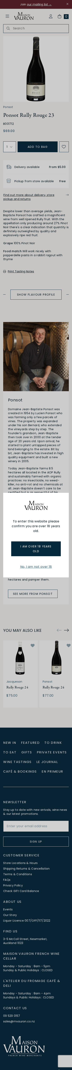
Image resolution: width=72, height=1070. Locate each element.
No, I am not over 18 (36, 566)
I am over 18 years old (35, 548)
